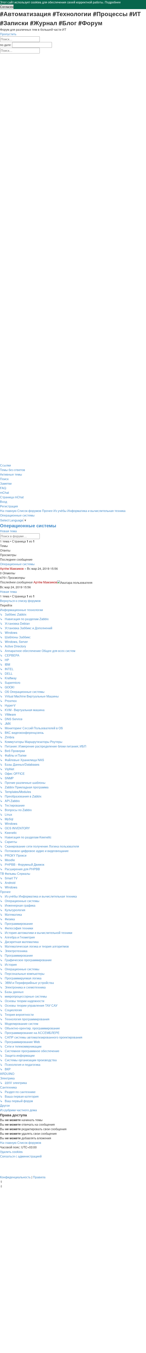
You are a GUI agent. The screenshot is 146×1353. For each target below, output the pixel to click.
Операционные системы (28, 525)
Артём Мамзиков (12, 568)
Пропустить (8, 34)
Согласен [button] (6, 7)
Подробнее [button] (113, 2)
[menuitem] (12, 470)
